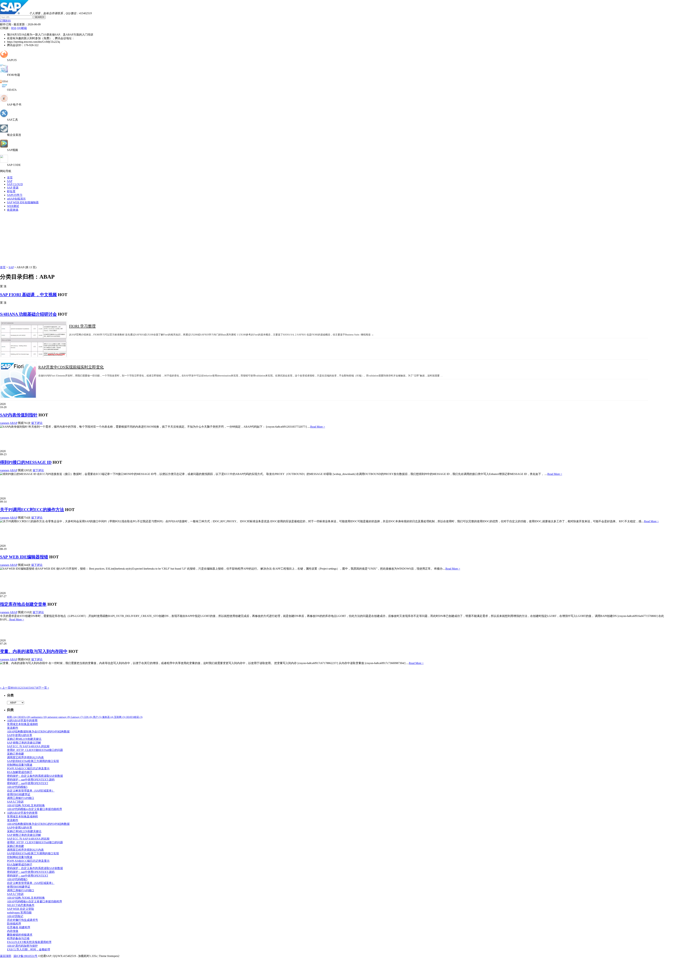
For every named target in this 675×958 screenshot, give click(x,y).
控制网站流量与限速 (19, 764)
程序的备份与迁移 (18, 938)
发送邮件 (12, 727)
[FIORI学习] (4, 71)
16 (31, 687)
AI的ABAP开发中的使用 (22, 720)
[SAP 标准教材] (4, 101)
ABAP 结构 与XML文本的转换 (26, 805)
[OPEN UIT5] (4, 56)
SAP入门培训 (15, 801)
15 (28, 687)
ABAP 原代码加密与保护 (22, 945)
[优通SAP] (14, 13)
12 (20, 687)
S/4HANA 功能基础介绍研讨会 (28, 314)
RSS (13, 28)
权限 (12, 717)
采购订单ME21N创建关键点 (24, 738)
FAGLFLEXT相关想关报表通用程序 (29, 942)
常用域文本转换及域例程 (22, 724)
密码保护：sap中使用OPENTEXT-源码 (30, 779)
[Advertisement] (337, 239)
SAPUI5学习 (14, 194)
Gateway (77, 717)
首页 (10, 177)
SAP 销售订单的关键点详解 (24, 742)
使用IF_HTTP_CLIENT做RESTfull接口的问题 (35, 749)
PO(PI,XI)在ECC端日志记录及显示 (28, 768)
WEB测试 (13, 206)
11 (17, 687)
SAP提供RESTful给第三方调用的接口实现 (33, 761)
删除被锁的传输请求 (19, 934)
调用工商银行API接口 (20, 798)
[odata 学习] (4, 86)
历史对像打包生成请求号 (22, 919)
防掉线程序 (14, 923)
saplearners (39, 717)
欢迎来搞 (12, 209)
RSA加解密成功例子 (19, 772)
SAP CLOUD (15, 184)
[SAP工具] (4, 116)
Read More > (317, 426)
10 (14, 687)
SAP (9, 181)
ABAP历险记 (15, 916)
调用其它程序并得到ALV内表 (25, 757)
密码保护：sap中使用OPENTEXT (27, 783)
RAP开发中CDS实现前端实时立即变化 (71, 367)
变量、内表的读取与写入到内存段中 (34, 651)
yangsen (4, 422)
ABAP (13, 422)
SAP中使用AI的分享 (19, 735)
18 (37, 687)
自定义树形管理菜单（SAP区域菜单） (30, 790)
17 (34, 687)
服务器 (107, 717)
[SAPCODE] (4, 161)
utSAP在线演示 (16, 198)
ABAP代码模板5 (17, 786)
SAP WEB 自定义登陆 (20, 908)
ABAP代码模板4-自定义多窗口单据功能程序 (34, 809)
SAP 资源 (12, 187)
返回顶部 (5, 955)
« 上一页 (5, 687)
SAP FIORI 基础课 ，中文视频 (28, 294)
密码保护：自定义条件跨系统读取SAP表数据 (35, 775)
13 (23, 687)
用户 (97, 717)
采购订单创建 (15, 753)
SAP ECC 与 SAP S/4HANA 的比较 (28, 746)
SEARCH (39, 17)
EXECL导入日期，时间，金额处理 (28, 949)
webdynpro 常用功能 (19, 912)
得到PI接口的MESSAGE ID (26, 462)
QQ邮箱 (22, 28)
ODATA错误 (134, 717)
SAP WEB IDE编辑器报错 (24, 557)
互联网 (119, 717)
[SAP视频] (4, 146)
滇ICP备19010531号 (25, 955)
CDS (88, 717)
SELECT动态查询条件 (20, 905)
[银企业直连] (4, 131)
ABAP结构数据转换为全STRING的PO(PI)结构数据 (38, 731)
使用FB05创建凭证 (18, 794)
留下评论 (37, 422)
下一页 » (43, 687)
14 (25, 687)
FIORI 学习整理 (82, 326)
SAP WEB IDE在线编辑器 (23, 202)
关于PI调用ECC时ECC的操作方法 (32, 509)
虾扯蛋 (11, 191)
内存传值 (12, 931)
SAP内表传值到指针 (18, 415)
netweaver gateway (59, 717)
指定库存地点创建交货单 (23, 604)
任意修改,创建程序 (18, 927)
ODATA (24, 717)
